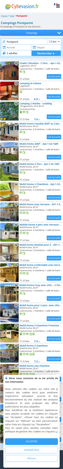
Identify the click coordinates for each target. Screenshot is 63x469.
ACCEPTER (31, 441)
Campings (31, 33)
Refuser (31, 458)
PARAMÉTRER (31, 450)
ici (56, 431)
